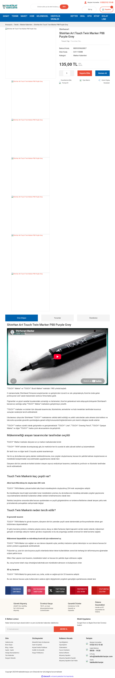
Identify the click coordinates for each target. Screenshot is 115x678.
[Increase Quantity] (72, 73)
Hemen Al (102, 73)
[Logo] (10, 6)
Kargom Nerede (10, 658)
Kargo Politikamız (38, 653)
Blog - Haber (9, 647)
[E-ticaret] (57, 676)
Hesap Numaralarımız (12, 653)
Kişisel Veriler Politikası (39, 647)
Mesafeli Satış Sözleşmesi (40, 642)
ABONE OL (63, 629)
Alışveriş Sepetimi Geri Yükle (68, 660)
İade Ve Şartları (37, 645)
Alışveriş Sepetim (64, 655)
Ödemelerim (63, 647)
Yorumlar (57, 318)
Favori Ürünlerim (64, 650)
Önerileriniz (93, 318)
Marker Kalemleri (80, 55)
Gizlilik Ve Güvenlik (38, 650)
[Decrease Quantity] (61, 73)
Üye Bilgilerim (63, 642)
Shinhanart (64, 29)
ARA (64, 7)
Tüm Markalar (9, 655)
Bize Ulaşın (8, 645)
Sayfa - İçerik (9, 650)
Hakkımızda (9, 642)
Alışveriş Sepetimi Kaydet (67, 658)
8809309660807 (79, 48)
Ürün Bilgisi (21, 318)
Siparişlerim (63, 645)
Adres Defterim (64, 653)
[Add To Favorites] (65, 80)
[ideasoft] (45, 676)
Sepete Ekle (84, 73)
